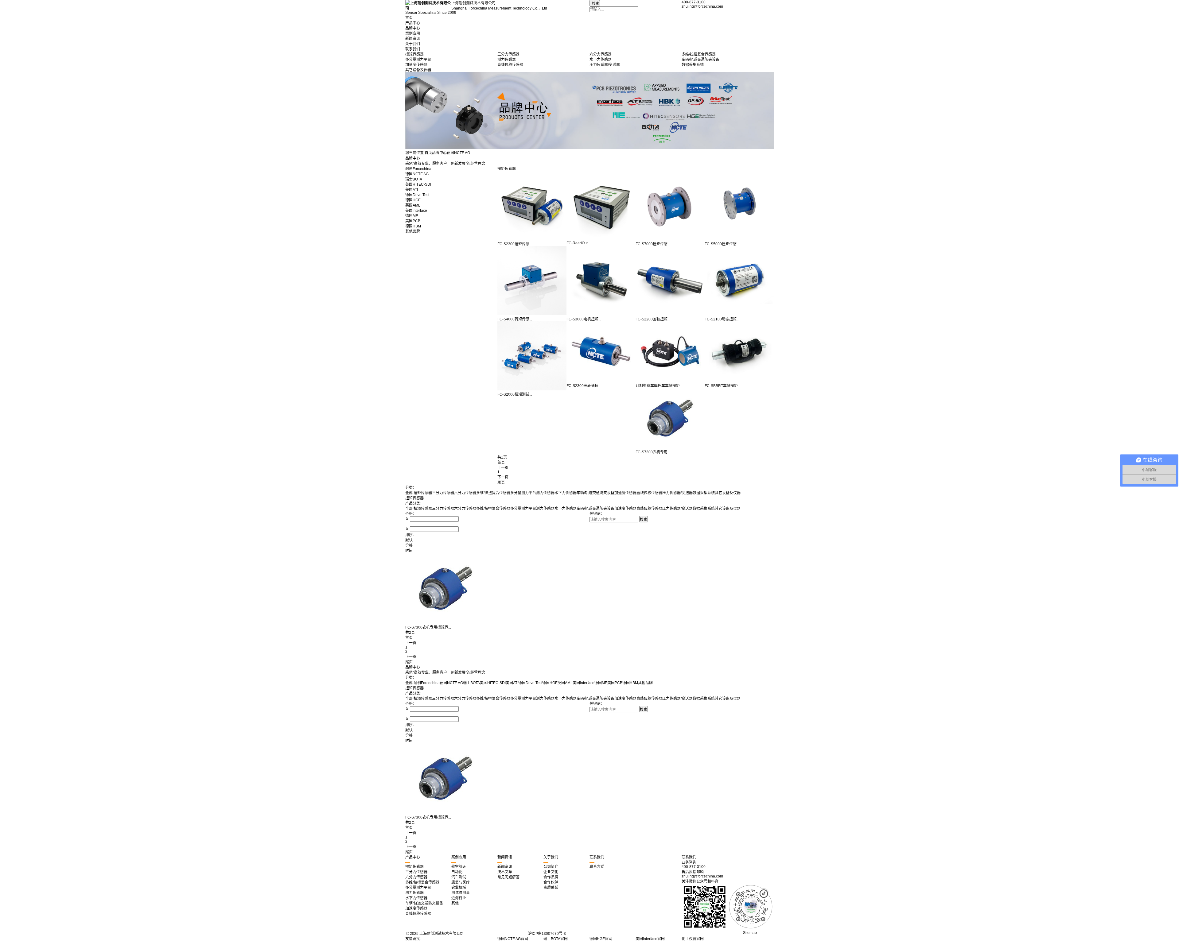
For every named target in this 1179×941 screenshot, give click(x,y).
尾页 (501, 482)
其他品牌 (412, 231)
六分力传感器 (465, 493)
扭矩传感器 (506, 169)
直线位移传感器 (649, 493)
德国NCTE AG (417, 174)
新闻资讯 (412, 39)
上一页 (410, 643)
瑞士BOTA (413, 179)
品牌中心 (412, 28)
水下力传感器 (565, 493)
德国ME (411, 216)
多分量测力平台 (523, 493)
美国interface (416, 210)
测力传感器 (545, 493)
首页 (409, 18)
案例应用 (412, 33)
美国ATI (411, 190)
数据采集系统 (704, 493)
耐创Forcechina (418, 169)
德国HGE (413, 200)
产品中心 (412, 23)
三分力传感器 (443, 493)
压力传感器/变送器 (677, 493)
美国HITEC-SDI (418, 184)
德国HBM (413, 226)
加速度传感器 (625, 493)
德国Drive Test (417, 195)
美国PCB (412, 221)
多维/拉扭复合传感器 (493, 493)
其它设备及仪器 (728, 493)
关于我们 (412, 44)
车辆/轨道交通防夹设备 (595, 493)
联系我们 (412, 49)
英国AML (412, 205)
